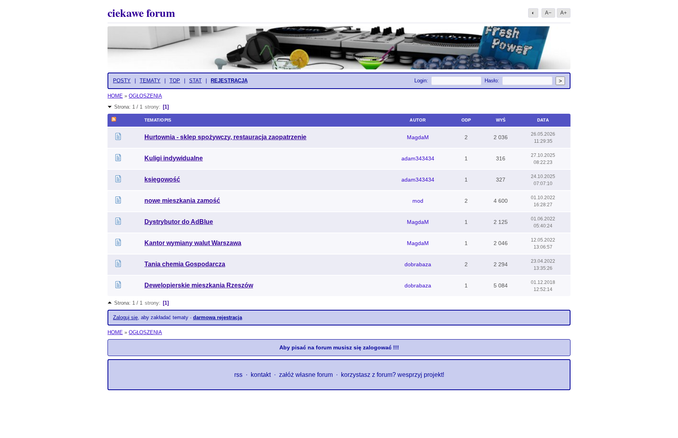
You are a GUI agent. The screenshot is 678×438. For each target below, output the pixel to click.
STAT (195, 81)
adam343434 (417, 158)
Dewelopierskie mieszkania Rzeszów (198, 285)
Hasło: (492, 81)
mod (417, 201)
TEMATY (150, 81)
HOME (115, 96)
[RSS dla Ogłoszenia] (113, 120)
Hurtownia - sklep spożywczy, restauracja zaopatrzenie (225, 137)
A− (548, 13)
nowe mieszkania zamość (182, 200)
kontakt (261, 374)
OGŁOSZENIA (145, 96)
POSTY (122, 81)
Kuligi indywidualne (173, 158)
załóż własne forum (306, 374)
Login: (421, 81)
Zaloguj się (125, 317)
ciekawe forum (141, 13)
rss (238, 374)
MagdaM (418, 137)
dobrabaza (418, 264)
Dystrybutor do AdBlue (178, 221)
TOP (175, 81)
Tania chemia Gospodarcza (184, 264)
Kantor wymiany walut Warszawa (192, 243)
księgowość (162, 179)
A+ (563, 13)
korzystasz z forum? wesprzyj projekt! (392, 374)
